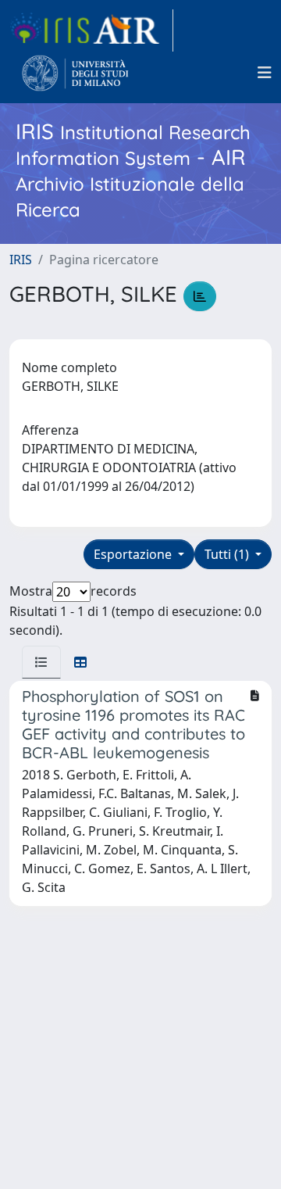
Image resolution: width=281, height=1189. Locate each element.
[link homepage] (91, 30)
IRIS (20, 259)
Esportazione (134, 554)
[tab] (41, 662)
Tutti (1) (228, 554)
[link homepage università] (75, 73)
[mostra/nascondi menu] (265, 73)
